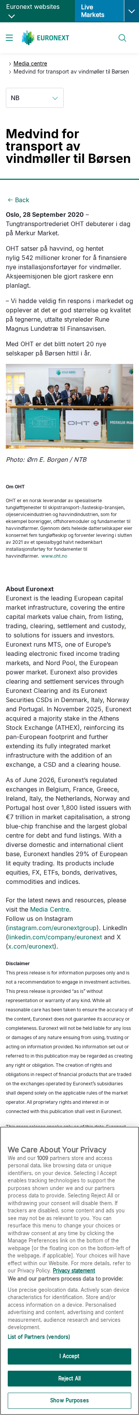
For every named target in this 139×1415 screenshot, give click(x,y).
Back (22, 200)
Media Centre (49, 909)
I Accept (69, 1356)
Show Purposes (69, 1400)
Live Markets (92, 10)
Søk (118, 33)
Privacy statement (74, 1270)
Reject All (69, 1378)
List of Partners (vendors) (39, 1337)
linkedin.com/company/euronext (55, 937)
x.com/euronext (31, 946)
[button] (131, 11)
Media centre (30, 63)
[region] (69, 1271)
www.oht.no (54, 556)
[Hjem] (45, 37)
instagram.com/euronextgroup (52, 928)
